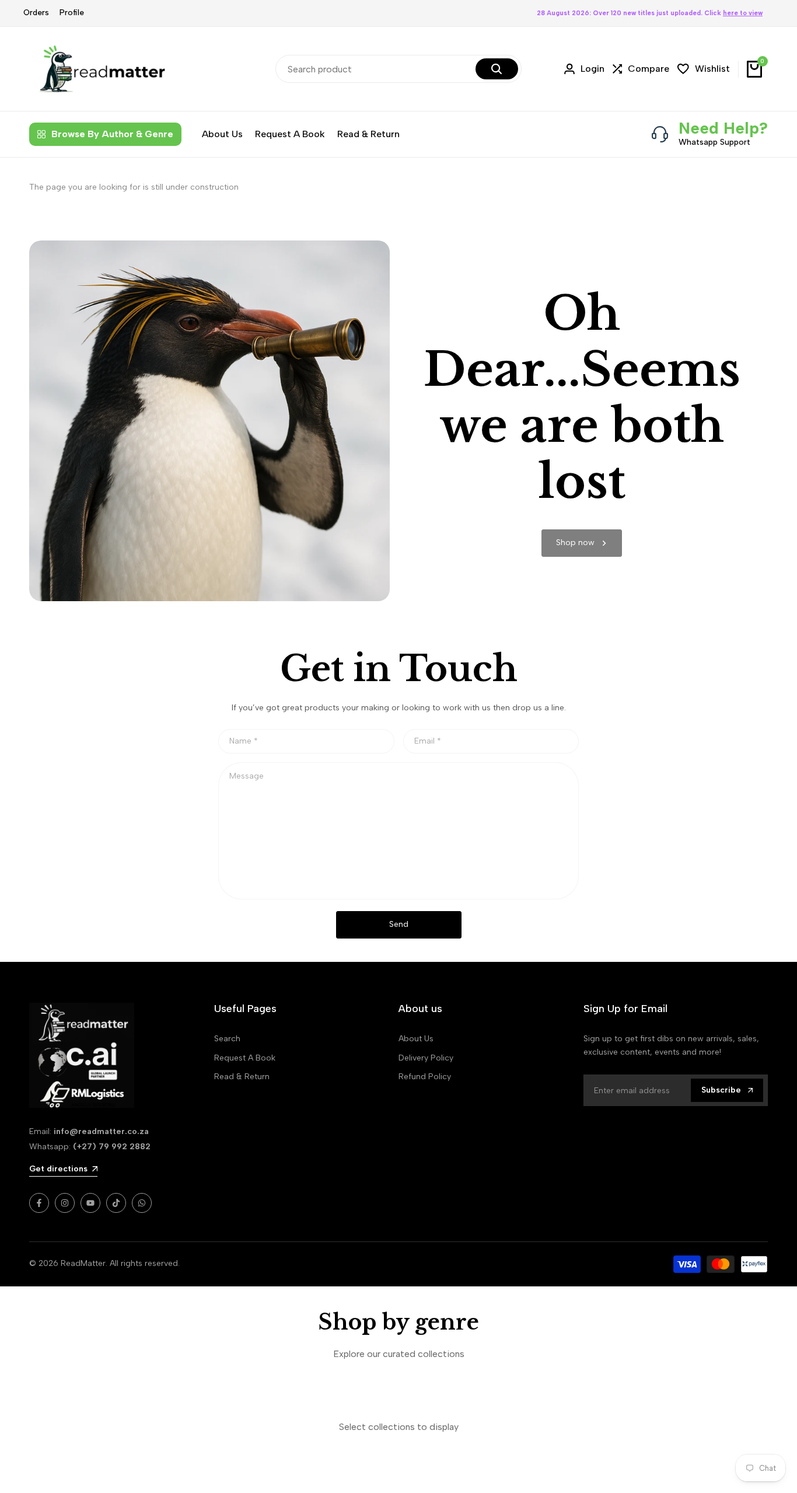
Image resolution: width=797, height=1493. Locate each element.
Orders (36, 13)
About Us (416, 1039)
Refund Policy (424, 1077)
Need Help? (723, 128)
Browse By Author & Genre (112, 133)
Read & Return (242, 1077)
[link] (581, 543)
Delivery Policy (425, 1058)
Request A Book (244, 1058)
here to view (743, 13)
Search (227, 1039)
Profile (72, 13)
